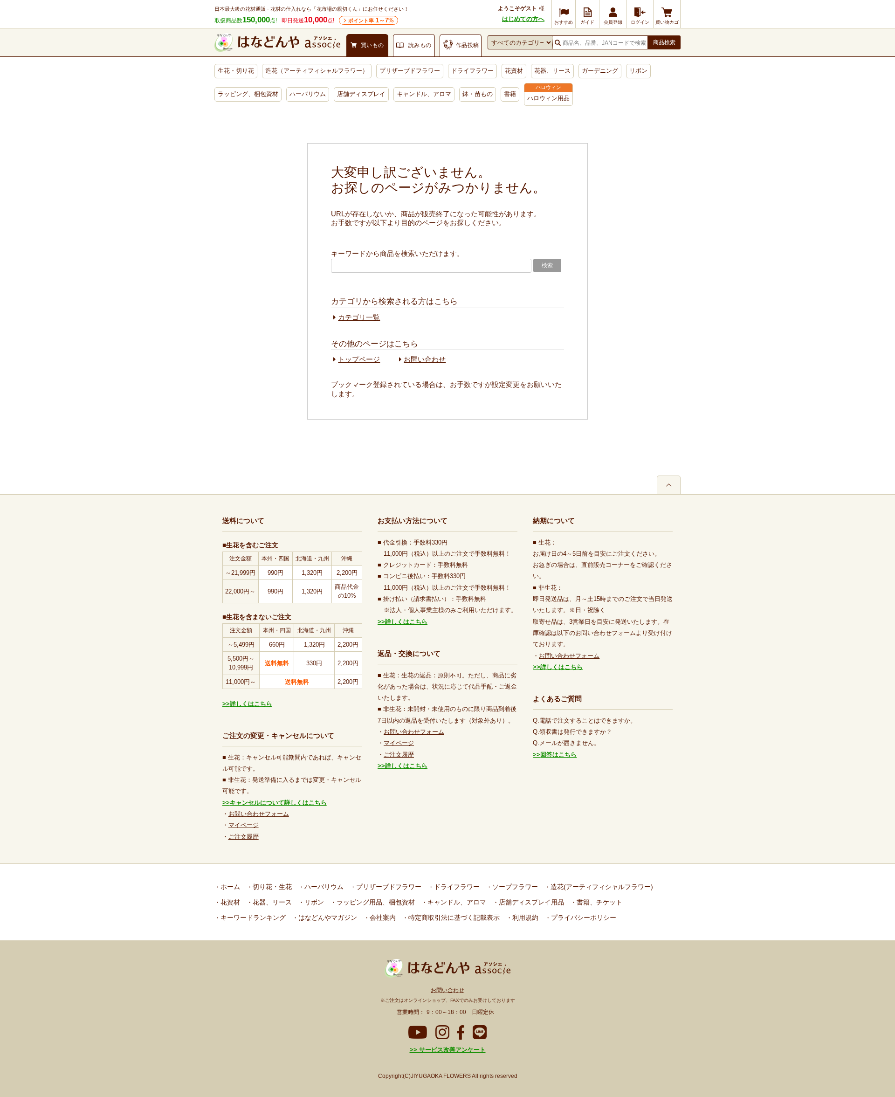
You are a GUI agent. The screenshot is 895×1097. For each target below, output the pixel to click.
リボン (638, 70)
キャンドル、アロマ (424, 93)
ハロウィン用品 (548, 98)
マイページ (243, 824)
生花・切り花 (236, 70)
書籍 (510, 93)
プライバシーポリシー (582, 917)
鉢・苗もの (477, 93)
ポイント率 (371, 20)
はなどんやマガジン (326, 917)
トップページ (359, 359)
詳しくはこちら (251, 703)
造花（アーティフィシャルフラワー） (316, 70)
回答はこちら (558, 754)
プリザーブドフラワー (409, 70)
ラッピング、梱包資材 (248, 93)
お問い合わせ (425, 359)
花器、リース (552, 70)
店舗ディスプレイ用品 (530, 902)
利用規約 (524, 917)
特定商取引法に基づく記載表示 (453, 917)
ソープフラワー (514, 886)
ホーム (229, 886)
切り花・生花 (271, 886)
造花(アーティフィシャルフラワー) (601, 886)
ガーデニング (600, 70)
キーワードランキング (252, 917)
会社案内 (382, 917)
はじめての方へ (523, 18)
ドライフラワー (472, 70)
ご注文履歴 (243, 836)
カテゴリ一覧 (359, 317)
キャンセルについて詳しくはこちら (278, 802)
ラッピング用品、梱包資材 (375, 902)
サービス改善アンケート (451, 1049)
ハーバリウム (307, 93)
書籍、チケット (598, 902)
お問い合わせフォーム (258, 813)
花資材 (514, 70)
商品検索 (664, 42)
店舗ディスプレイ (361, 93)
